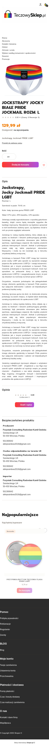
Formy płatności (7, 691)
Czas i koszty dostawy (10, 697)
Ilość (4, 151)
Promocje (6, 59)
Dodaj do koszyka (20, 164)
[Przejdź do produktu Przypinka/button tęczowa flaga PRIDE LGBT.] (24, 552)
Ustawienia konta (7, 671)
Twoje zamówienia (8, 665)
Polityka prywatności (9, 618)
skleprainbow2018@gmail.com (17, 444)
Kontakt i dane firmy (9, 717)
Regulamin (5, 629)
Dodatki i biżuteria (9, 44)
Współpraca (5, 723)
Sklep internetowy (23, 743)
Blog (2, 650)
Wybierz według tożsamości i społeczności (19, 53)
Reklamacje (5, 624)
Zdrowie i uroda (8, 50)
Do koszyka (24, 590)
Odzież (5, 47)
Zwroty (3, 635)
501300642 (8, 441)
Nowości (5, 56)
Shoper (17, 733)
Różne (4, 38)
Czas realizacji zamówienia (12, 702)
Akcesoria (6, 41)
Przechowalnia (6, 676)
